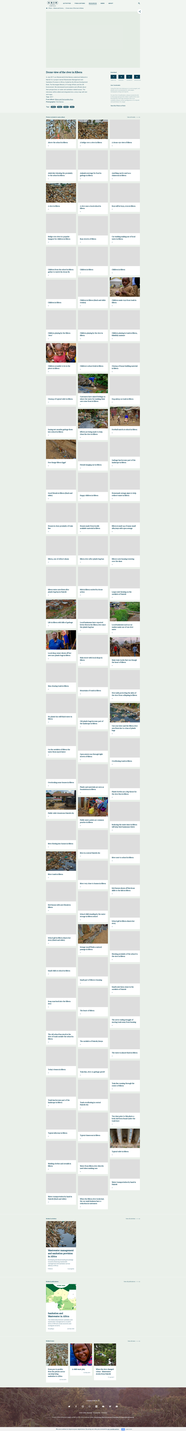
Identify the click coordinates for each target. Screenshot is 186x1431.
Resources (93, 3)
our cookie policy (113, 1429)
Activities (67, 3)
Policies (104, 1413)
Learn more (129, 1429)
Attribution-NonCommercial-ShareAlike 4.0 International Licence (114, 1417)
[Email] (116, 1409)
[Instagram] (82, 1409)
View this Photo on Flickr (118, 105)
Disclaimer (96, 1413)
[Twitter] (69, 1409)
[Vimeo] (110, 1409)
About (110, 3)
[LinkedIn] (96, 1409)
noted (69, 1417)
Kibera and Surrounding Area (64, 99)
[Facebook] (76, 1409)
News (103, 3)
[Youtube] (103, 1409)
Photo (50, 8)
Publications (80, 3)
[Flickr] (89, 1409)
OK (123, 1429)
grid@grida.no (129, 100)
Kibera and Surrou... (59, 8)
